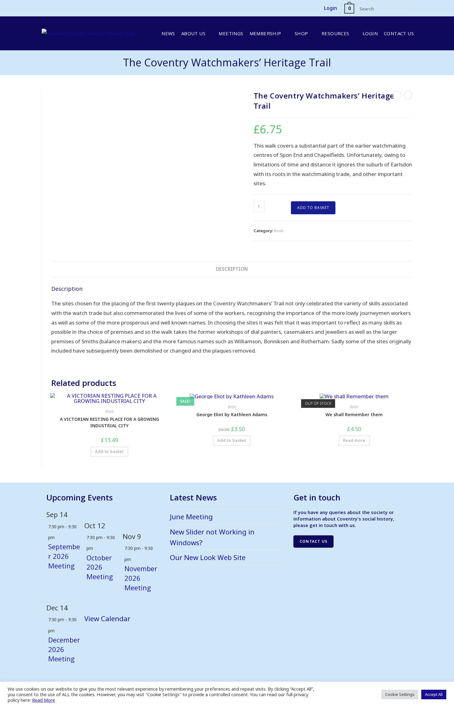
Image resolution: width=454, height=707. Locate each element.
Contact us (313, 541)
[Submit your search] (406, 7)
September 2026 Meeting (64, 556)
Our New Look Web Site (208, 557)
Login (330, 8)
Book (279, 230)
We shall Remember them (354, 414)
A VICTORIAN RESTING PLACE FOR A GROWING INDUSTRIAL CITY (109, 422)
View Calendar (107, 618)
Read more (354, 440)
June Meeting (191, 516)
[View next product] (408, 95)
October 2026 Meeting (99, 567)
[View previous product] (397, 95)
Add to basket (313, 207)
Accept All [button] (434, 694)
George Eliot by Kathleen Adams (231, 414)
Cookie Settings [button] (399, 694)
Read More (43, 700)
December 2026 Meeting (64, 649)
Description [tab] (232, 269)
